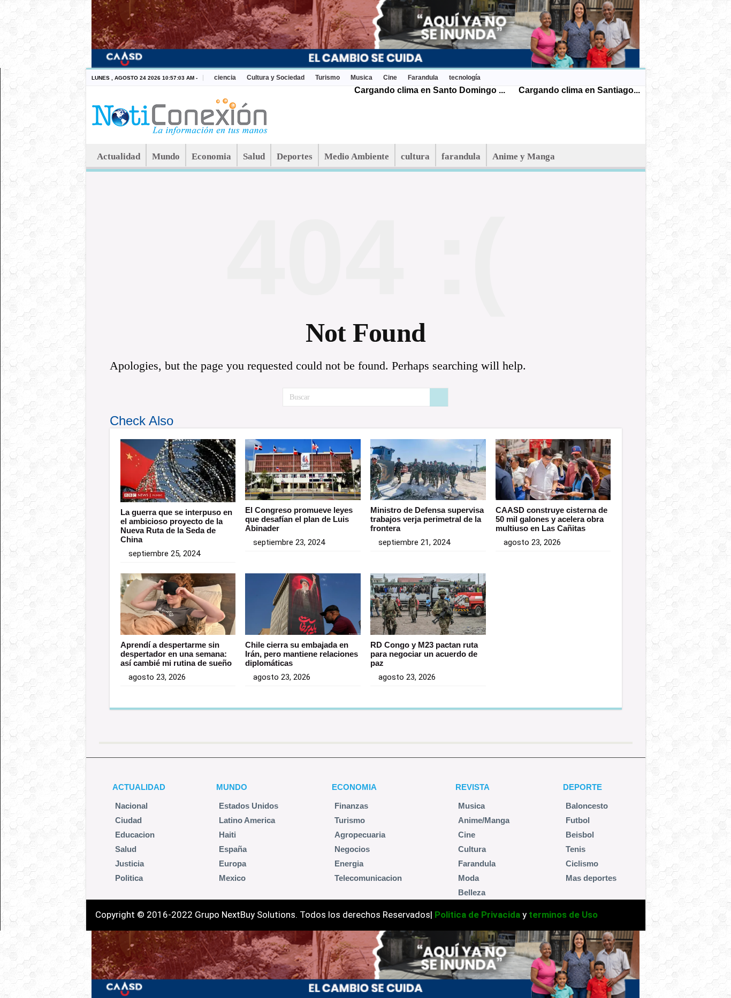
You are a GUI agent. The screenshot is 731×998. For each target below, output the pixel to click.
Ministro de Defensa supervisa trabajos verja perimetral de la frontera (427, 519)
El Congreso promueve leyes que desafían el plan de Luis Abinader (299, 519)
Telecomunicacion (368, 877)
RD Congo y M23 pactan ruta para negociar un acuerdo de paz (424, 653)
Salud (254, 156)
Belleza (471, 892)
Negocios (352, 849)
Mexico (232, 877)
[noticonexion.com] (181, 113)
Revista (472, 787)
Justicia (129, 863)
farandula (461, 156)
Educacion (135, 834)
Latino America (247, 820)
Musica (361, 77)
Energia (348, 863)
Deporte (582, 787)
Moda (468, 877)
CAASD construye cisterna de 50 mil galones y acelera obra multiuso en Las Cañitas (551, 519)
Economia (211, 156)
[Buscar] (439, 397)
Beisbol (580, 834)
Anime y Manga (523, 156)
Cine (390, 77)
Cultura (472, 849)
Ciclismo (582, 863)
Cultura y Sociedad (275, 77)
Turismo (327, 77)
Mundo (166, 156)
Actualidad (118, 156)
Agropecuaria (359, 834)
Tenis (575, 849)
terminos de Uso (563, 914)
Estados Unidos (248, 805)
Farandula (423, 77)
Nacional (131, 805)
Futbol (578, 820)
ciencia (225, 77)
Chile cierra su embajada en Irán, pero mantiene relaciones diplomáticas (301, 653)
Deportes (295, 156)
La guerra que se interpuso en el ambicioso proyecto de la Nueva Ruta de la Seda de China (176, 526)
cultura (415, 156)
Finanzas (351, 805)
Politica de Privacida (477, 914)
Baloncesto (587, 805)
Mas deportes (591, 877)
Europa (232, 863)
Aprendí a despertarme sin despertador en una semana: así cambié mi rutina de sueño (176, 653)
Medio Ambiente (356, 156)
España (233, 849)
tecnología (465, 77)
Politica (129, 877)
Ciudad (128, 820)
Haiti (227, 834)
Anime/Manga (483, 820)
